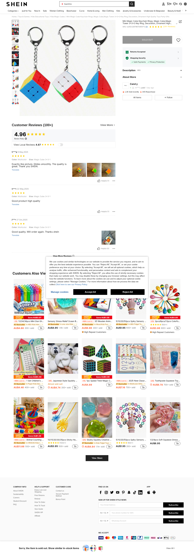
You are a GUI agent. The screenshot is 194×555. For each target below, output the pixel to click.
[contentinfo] (141, 537)
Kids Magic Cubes (57, 17)
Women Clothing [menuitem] (57, 11)
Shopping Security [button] (138, 58)
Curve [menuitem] (81, 11)
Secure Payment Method (62, 495)
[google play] (154, 494)
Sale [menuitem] (45, 11)
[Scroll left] (182, 11)
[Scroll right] (186, 11)
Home (14, 17)
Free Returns (40, 495)
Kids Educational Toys (40, 17)
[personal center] (163, 4)
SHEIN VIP (39, 512)
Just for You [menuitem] (26, 11)
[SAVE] (178, 40)
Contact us (60, 491)
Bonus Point (60, 499)
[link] (169, 4)
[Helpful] (99, 181)
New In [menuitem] (37, 11)
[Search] (132, 4)
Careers (16, 498)
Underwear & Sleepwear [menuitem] (154, 11)
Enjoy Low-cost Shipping (40, 491)
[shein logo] (16, 4)
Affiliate (37, 516)
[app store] (149, 494)
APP (148, 487)
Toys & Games (24, 17)
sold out (147, 40)
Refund (37, 499)
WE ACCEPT (103, 533)
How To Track (40, 506)
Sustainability (18, 494)
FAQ (14, 504)
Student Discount (19, 501)
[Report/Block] (113, 181)
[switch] (60, 144)
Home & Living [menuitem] (93, 11)
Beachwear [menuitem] (71, 11)
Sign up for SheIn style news (112, 500)
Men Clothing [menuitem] (108, 11)
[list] (121, 492)
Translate (15, 170)
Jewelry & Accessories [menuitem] (132, 11)
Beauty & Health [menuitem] (175, 11)
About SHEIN (18, 491)
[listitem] (28, 306)
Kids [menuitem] (118, 11)
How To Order (40, 502)
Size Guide (39, 509)
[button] (180, 4)
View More (97, 458)
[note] (29, 317)
